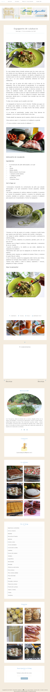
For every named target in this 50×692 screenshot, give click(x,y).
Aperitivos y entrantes (13, 527)
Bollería (10, 539)
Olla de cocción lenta (13, 567)
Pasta (9, 578)
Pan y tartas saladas (13, 572)
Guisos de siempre (12, 553)
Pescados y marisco (13, 581)
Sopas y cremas (12, 589)
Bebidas (10, 533)
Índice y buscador (27, 1)
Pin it (28, 315)
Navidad (10, 564)
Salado (17, 1)
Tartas (9, 592)
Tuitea (22, 315)
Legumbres (11, 558)
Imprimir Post (37, 315)
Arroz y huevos (12, 530)
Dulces (10, 1)
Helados (10, 556)
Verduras (10, 595)
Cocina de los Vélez (13, 547)
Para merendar (12, 575)
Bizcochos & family (13, 536)
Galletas (10, 550)
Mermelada (11, 561)
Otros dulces (11, 570)
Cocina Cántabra (12, 544)
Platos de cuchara (12, 584)
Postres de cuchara (13, 586)
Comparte (13, 315)
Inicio (3, 1)
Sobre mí (38, 1)
